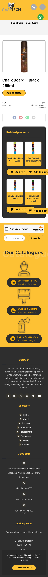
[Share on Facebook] (14, 117)
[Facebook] (8, 396)
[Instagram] (15, 396)
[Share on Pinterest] (21, 117)
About (26, 419)
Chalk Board (33, 105)
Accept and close (24, 568)
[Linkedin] (33, 396)
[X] (27, 396)
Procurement (26, 432)
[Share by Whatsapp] (27, 117)
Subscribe (35, 238)
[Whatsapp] (21, 396)
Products (26, 423)
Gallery (26, 440)
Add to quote (14, 92)
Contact (25, 444)
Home (26, 415)
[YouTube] (39, 396)
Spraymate (42, 108)
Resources (26, 436)
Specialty (42, 105)
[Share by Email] (33, 117)
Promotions (25, 427)
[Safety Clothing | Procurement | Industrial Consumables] (11, 7)
